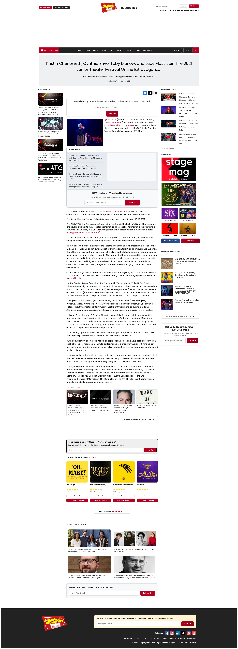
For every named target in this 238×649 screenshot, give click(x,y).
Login (188, 50)
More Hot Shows (170, 241)
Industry (96, 50)
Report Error (191, 639)
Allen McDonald (122, 211)
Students (119, 50)
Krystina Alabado (109, 303)
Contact (144, 638)
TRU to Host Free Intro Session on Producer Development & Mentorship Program (86, 185)
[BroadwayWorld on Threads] (188, 633)
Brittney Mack (140, 315)
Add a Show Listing (61, 8)
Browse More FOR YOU (178, 316)
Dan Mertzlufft (150, 286)
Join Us (152, 638)
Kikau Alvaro (84, 303)
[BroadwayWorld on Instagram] (172, 633)
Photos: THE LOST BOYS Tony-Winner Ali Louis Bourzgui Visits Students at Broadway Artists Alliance (86, 158)
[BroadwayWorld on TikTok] (183, 633)
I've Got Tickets (77, 500)
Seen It (77, 496)
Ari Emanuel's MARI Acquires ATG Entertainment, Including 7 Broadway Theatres (50, 173)
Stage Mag (147, 50)
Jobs (111, 50)
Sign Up (112, 114)
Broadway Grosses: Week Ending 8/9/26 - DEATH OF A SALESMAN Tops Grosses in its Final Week (50, 150)
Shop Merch (47, 8)
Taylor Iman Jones (120, 300)
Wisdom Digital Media (158, 643)
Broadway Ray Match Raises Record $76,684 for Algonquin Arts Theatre (83, 167)
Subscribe (148, 593)
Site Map (181, 638)
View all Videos (167, 149)
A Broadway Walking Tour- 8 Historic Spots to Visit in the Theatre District (49, 128)
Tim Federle (145, 283)
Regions (172, 638)
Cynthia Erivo (110, 119)
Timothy (110, 211)
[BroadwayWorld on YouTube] (194, 633)
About (136, 638)
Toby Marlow (114, 125)
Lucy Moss (128, 125)
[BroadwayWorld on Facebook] (167, 633)
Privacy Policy (190, 643)
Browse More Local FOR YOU (139, 419)
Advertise (128, 638)
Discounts (190, 241)
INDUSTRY (129, 7)
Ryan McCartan (101, 321)
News (79, 50)
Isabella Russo (114, 324)
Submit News (162, 638)
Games (137, 50)
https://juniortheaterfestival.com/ (83, 232)
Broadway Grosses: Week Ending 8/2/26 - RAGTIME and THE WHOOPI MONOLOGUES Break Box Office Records (49, 105)
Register (176, 50)
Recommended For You (170, 252)
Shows (87, 50)
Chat (104, 50)
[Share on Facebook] (145, 93)
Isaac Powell (136, 318)
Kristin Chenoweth (112, 122)
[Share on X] (150, 93)
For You (76, 387)
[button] (196, 50)
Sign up (192, 340)
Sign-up (183, 6)
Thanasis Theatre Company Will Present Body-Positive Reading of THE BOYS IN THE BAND (85, 176)
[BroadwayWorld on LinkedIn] (178, 633)
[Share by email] (155, 93)
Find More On (110, 511)
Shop (128, 50)
